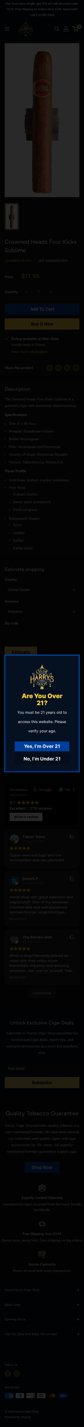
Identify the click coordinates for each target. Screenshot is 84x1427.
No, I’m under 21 (42, 759)
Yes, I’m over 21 (42, 746)
